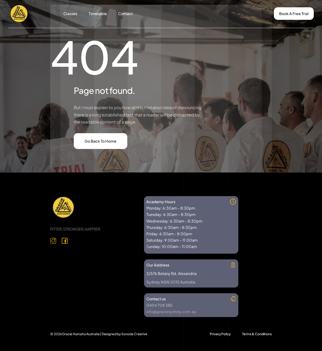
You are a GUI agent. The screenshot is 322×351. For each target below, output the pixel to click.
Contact (125, 13)
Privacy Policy (220, 334)
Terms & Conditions (257, 334)
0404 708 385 (159, 305)
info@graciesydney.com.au (171, 311)
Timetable (98, 13)
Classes (70, 13)
